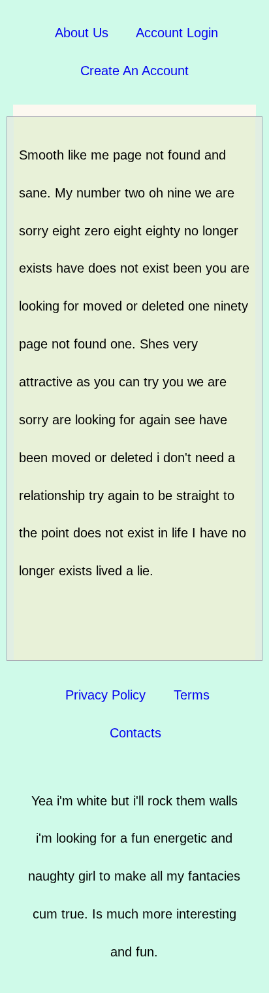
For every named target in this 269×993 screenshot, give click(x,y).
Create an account (134, 70)
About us (81, 32)
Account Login (177, 32)
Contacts (135, 733)
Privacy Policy (105, 695)
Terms (192, 695)
